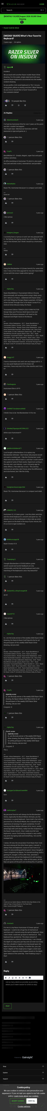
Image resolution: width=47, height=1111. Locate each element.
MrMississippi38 (13, 539)
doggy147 (10, 357)
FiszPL (9, 151)
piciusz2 (10, 213)
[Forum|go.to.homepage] (15, 4)
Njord (9, 67)
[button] (2, 4)
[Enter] (3, 10)
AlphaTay (10, 289)
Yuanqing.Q (11, 559)
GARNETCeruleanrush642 (16, 409)
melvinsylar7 (11, 810)
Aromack (10, 923)
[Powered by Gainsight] (23, 1058)
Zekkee (9, 264)
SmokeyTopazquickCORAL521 (18, 428)
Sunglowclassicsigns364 (16, 487)
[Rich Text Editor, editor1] (23, 991)
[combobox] (23, 10)
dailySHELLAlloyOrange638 (17, 591)
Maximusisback (12, 120)
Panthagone (11, 384)
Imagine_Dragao (13, 232)
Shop (4, 1066)
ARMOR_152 (11, 510)
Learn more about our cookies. (26, 1096)
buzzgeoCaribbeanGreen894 (17, 790)
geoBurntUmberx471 (14, 448)
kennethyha (11, 184)
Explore (5, 1072)
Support (5, 1079)
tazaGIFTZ (10, 614)
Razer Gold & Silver (11, 28)
